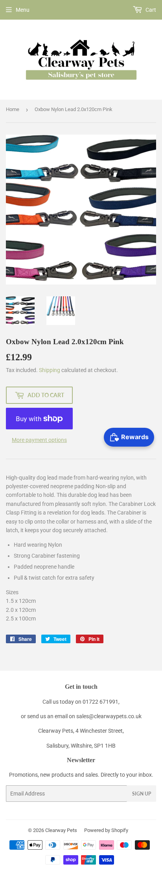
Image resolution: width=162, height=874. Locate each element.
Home (12, 109)
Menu (22, 10)
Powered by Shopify (106, 830)
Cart (150, 10)
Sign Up (141, 794)
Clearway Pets (61, 830)
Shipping (49, 370)
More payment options (39, 440)
